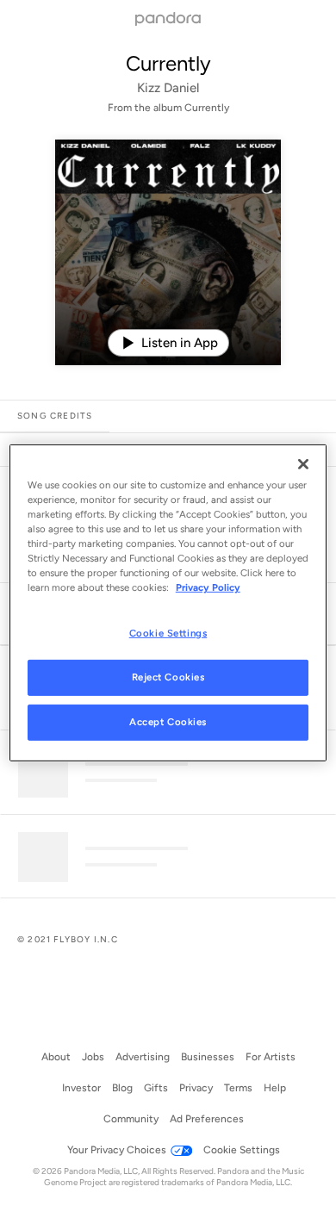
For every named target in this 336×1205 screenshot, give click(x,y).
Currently (168, 63)
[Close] (303, 463)
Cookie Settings (168, 633)
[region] (168, 602)
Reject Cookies (168, 677)
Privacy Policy (208, 587)
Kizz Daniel (168, 88)
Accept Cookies (168, 722)
